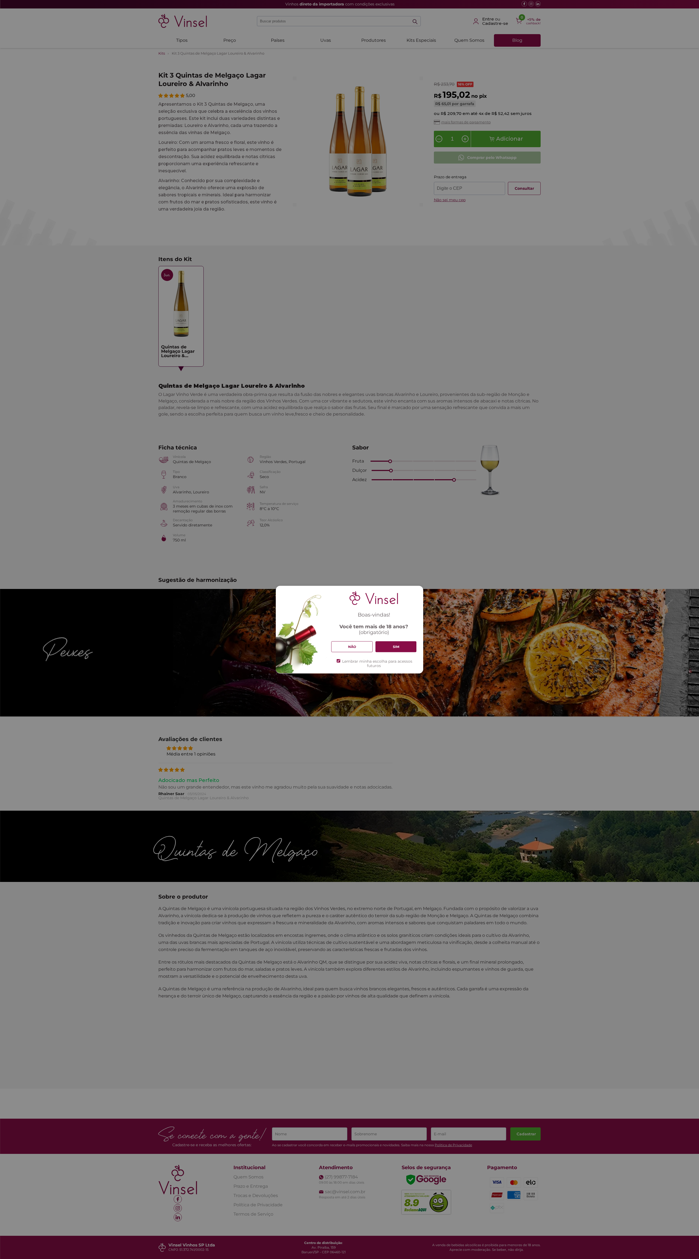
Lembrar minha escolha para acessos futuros (377, 663)
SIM (396, 646)
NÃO (352, 646)
